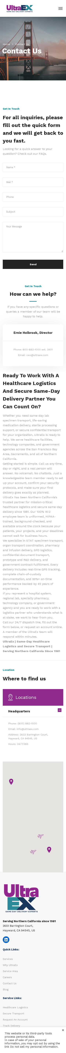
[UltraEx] (20, 8)
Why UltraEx (10, 965)
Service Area (10, 971)
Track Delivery (11, 1025)
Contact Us (9, 983)
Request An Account (15, 1019)
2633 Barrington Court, (18, 925)
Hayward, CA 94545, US (19, 930)
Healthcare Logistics (15, 1007)
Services (8, 958)
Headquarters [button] (19, 711)
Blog (5, 989)
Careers (7, 977)
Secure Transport (13, 1013)
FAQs (42, 153)
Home (6, 44)
